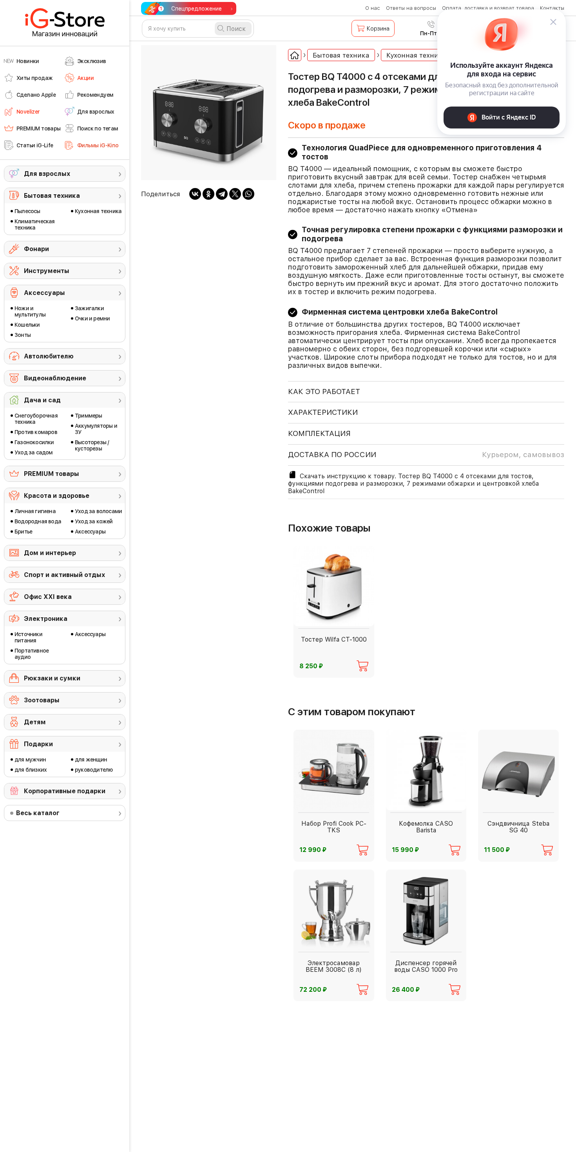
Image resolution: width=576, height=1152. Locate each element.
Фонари (36, 249)
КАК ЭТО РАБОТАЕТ (324, 391)
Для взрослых (47, 173)
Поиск (236, 29)
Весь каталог (38, 813)
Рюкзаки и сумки (52, 678)
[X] (235, 194)
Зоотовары (42, 700)
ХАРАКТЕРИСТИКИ (323, 412)
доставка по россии (426, 454)
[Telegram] (222, 194)
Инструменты (46, 271)
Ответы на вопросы (411, 8)
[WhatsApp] (248, 194)
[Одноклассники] (208, 194)
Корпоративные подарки (64, 791)
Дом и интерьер (50, 553)
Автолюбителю (49, 356)
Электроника (45, 618)
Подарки (38, 744)
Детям (35, 722)
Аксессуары (44, 293)
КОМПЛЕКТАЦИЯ (319, 433)
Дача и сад (42, 400)
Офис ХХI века (48, 596)
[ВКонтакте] (195, 194)
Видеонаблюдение (55, 378)
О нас (372, 8)
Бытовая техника (52, 195)
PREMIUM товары (51, 473)
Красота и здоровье (56, 495)
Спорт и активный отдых (64, 575)
